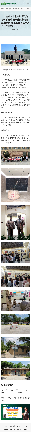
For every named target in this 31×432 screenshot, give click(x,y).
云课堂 (27, 9)
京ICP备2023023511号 (20, 426)
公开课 (15, 9)
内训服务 (21, 9)
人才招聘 (18, 429)
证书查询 (24, 429)
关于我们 (6, 429)
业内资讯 (8, 9)
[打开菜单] (28, 3)
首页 (2, 9)
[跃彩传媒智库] (9, 3)
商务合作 (12, 429)
